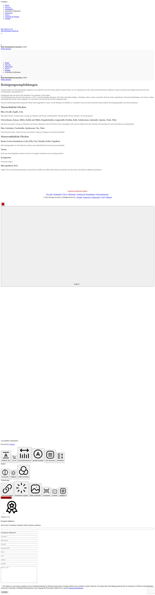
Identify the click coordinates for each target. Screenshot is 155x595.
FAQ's (65, 194)
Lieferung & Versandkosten (86, 194)
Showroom (8, 13)
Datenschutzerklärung (76, 588)
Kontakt (7, 18)
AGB (103, 197)
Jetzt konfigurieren (102, 194)
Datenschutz (96, 197)
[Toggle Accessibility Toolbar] (3, 204)
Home (7, 5)
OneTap (12, 444)
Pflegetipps (72, 194)
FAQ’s (7, 15)
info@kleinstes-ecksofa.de (9, 31)
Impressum (87, 197)
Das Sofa (49, 194)
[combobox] (77, 246)
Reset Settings (6, 497)
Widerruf (109, 197)
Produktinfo (9, 9)
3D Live (8, 7)
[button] (1, 45)
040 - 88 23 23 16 (7, 29)
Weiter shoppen (6, 49)
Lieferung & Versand (12, 17)
